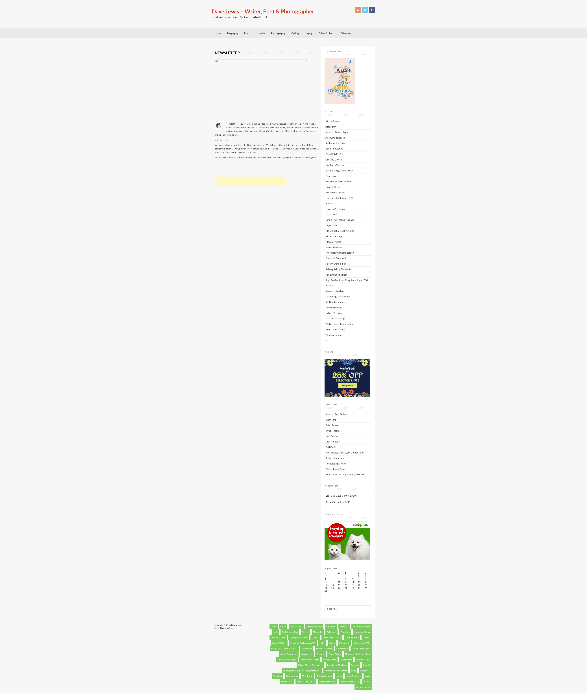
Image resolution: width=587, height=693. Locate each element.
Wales (368, 676)
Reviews (355, 665)
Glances (367, 637)
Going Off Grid (333, 186)
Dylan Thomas (333, 430)
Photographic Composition (339, 252)
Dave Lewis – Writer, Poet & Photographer (263, 11)
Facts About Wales (332, 637)
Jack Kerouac (332, 441)
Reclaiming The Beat (336, 274)
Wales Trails (287, 681)
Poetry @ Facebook (335, 258)
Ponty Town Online (310, 659)
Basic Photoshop (334, 148)
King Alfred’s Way (362, 643)
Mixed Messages (334, 236)
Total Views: (332, 501)
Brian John (330, 419)
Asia (275, 632)
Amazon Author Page (336, 132)
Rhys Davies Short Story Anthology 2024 (346, 280)
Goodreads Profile (335, 192)
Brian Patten (332, 425)
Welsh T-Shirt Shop (335, 329)
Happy (308, 33)
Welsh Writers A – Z (349, 681)
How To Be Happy (335, 208)
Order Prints (335, 654)
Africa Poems (332, 121)
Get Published (352, 637)
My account (342, 648)
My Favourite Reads (361, 648)
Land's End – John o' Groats (339, 219)
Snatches (277, 676)
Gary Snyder (331, 436)
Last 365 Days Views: (337, 495)
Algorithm (330, 126)
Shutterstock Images (336, 301)
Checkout (345, 632)
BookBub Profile (334, 154)
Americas (344, 626)
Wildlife (367, 681)
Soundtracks (292, 676)
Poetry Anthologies (335, 263)
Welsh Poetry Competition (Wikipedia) (345, 474)
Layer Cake (331, 225)
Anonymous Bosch (335, 137)
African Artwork (314, 626)
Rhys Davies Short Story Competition (344, 452)
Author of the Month (336, 143)
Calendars (346, 33)
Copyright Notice (362, 632)
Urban (339, 676)
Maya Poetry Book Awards (339, 230)
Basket (305, 632)
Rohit (231, 628)
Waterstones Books (335, 468)
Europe (315, 637)
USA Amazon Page (335, 318)
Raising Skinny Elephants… (339, 269)
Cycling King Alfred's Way (339, 170)
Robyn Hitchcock (334, 458)
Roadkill (329, 285)
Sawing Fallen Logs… (336, 290)
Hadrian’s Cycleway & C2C (303, 643)
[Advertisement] (250, 181)
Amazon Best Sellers (336, 414)
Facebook (330, 176)
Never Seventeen (334, 247)
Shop (353, 670)
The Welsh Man (333, 307)
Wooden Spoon (333, 334)
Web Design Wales (306, 681)
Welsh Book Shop (327, 681)
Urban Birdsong (333, 312)
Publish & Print (363, 659)
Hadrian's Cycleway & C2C (339, 197)
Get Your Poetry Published (339, 181)
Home (218, 33)
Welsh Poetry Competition (339, 323)
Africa (283, 626)
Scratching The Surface (337, 296)
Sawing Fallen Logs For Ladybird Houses (302, 670)
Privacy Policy (329, 659)
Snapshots (365, 670)
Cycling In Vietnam (335, 165)
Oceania (321, 654)
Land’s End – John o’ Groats (284, 648)
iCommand (331, 214)
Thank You (307, 676)
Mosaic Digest (333, 241)
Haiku (328, 203)
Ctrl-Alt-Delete (333, 159)
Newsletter (306, 654)
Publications (346, 659)
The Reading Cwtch (335, 463)
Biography (232, 33)
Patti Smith (331, 447)
